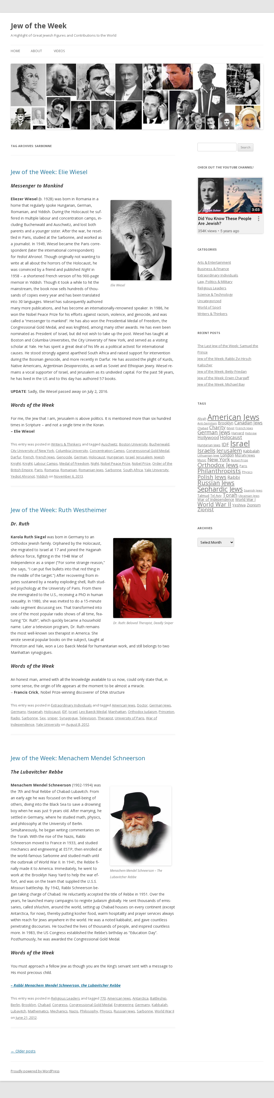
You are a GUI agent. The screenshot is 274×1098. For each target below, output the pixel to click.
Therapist (105, 718)
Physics (106, 1011)
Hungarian (115, 457)
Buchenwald (159, 444)
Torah (230, 495)
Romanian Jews (91, 469)
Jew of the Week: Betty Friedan (222, 371)
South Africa (133, 469)
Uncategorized (209, 300)
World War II (164, 1011)
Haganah (35, 711)
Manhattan (117, 711)
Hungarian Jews (208, 445)
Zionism (254, 505)
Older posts (23, 1051)
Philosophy (89, 1011)
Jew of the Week (39, 25)
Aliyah (201, 418)
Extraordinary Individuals (71, 705)
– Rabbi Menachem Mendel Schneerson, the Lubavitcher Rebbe (66, 985)
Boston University (133, 444)
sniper (52, 718)
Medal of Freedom (74, 463)
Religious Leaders (65, 998)
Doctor (142, 705)
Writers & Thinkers (66, 444)
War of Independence (215, 499)
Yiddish (42, 476)
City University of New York (32, 450)
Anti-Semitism (207, 423)
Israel (130, 457)
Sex (43, 718)
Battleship (158, 998)
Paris (39, 469)
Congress (60, 1004)
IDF (64, 711)
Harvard (237, 433)
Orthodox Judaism (142, 711)
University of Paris (129, 718)
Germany (18, 711)
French (28, 457)
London (227, 455)
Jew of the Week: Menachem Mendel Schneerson (78, 758)
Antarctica (140, 998)
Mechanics (59, 1011)
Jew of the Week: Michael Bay (221, 384)
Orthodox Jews (217, 465)
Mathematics (38, 1011)
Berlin (15, 1004)
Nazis (73, 1011)
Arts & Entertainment (214, 262)
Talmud (203, 495)
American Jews (123, 705)
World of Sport (209, 307)
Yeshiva (239, 505)
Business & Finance (213, 268)
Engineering (123, 1004)
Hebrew (251, 433)
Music (201, 460)
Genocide (64, 457)
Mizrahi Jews (245, 455)
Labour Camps (46, 463)
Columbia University (72, 450)
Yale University (156, 469)
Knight (27, 463)
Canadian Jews (248, 423)
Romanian (68, 469)
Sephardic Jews (220, 489)
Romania (51, 469)
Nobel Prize (141, 463)
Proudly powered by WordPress (35, 1071)
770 (103, 998)
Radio (15, 718)
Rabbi (233, 477)
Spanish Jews (253, 490)
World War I (245, 499)
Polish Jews (211, 477)
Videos (59, 51)
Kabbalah (160, 1004)
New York (218, 459)
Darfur (16, 457)
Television (87, 718)
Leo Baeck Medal (93, 711)
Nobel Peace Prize (115, 463)
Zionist (205, 509)
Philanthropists (219, 471)
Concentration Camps (107, 450)
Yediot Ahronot (23, 476)
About (36, 51)
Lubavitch (18, 1011)
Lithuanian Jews (208, 455)
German (80, 457)
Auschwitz (109, 444)
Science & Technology (215, 294)
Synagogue (68, 718)
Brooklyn (29, 1004)
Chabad (44, 1004)
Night (95, 463)
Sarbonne (113, 469)
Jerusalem (144, 457)
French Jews (45, 457)
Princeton (166, 711)
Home (15, 51)
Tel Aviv (216, 495)
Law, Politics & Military (215, 281)
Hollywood (208, 437)
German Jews (160, 705)
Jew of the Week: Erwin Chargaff (223, 377)
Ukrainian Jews (248, 496)
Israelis (206, 450)
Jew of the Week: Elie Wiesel (49, 172)
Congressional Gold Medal (147, 450)
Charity (217, 427)
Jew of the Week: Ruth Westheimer (59, 510)
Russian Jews (124, 1011)
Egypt (230, 428)
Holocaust (97, 457)
